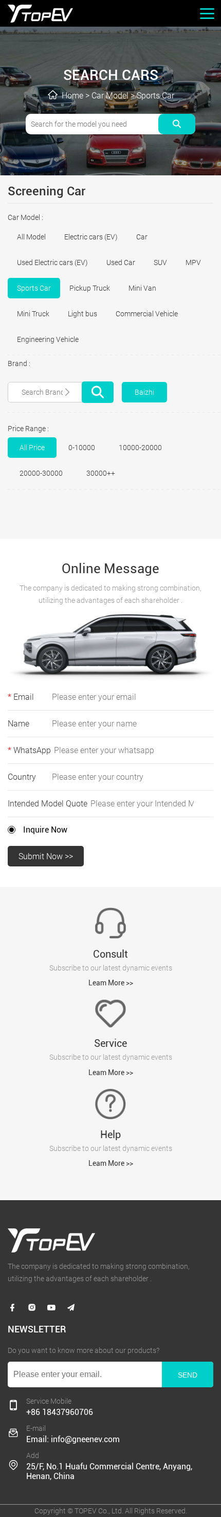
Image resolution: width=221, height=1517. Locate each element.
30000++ (100, 473)
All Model (31, 237)
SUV (160, 262)
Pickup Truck (89, 288)
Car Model (109, 95)
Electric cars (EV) (91, 237)
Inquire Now (45, 830)
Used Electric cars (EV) (52, 262)
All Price (32, 447)
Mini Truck (33, 314)
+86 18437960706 (59, 1412)
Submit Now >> (46, 856)
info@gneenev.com (85, 1439)
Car (142, 237)
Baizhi (144, 392)
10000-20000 (140, 447)
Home (72, 95)
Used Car (120, 262)
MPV (193, 262)
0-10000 (81, 447)
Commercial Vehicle (147, 314)
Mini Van (142, 288)
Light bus (82, 314)
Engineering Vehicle (48, 339)
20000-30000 (41, 473)
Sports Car (155, 95)
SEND (187, 1375)
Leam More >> (110, 983)
